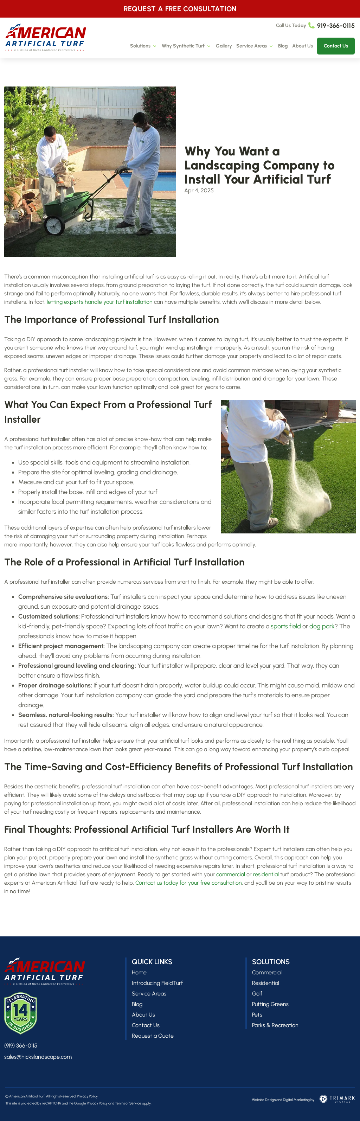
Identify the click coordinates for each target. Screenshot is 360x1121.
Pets (257, 1014)
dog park (322, 626)
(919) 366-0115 (20, 1045)
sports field (286, 626)
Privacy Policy (87, 1096)
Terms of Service (128, 1103)
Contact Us (336, 46)
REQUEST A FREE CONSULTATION (180, 9)
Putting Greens (270, 1004)
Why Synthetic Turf (183, 46)
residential (266, 874)
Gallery (224, 46)
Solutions (140, 46)
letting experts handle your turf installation (100, 302)
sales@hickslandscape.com (38, 1056)
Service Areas (251, 46)
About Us (302, 46)
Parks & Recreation (275, 1025)
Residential (265, 983)
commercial (230, 874)
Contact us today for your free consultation (188, 882)
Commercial (267, 972)
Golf (257, 993)
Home (139, 972)
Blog (283, 46)
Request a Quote (153, 1035)
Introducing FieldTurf (157, 983)
